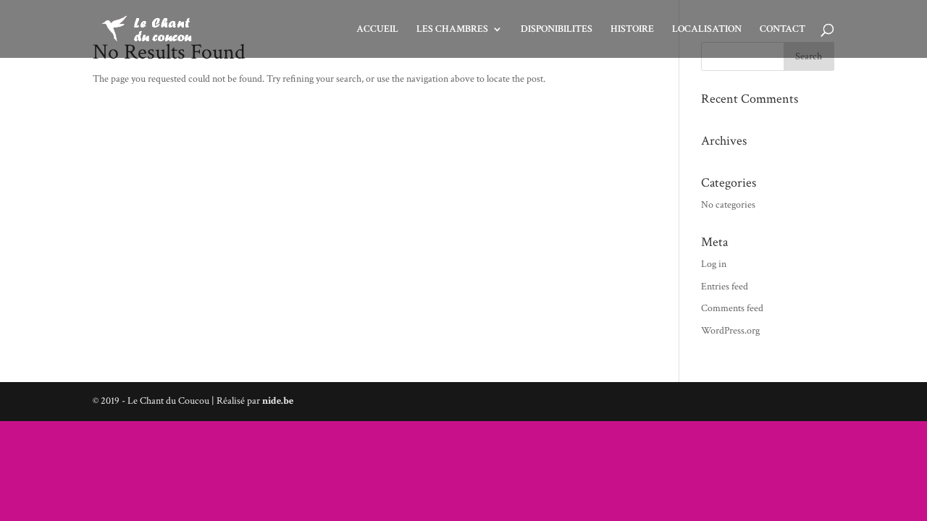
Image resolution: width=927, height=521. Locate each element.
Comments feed (732, 308)
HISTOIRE (632, 29)
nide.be (277, 400)
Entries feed (724, 286)
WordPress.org (730, 330)
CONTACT (782, 29)
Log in (713, 264)
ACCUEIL (377, 29)
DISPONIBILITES (556, 29)
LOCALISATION (707, 29)
